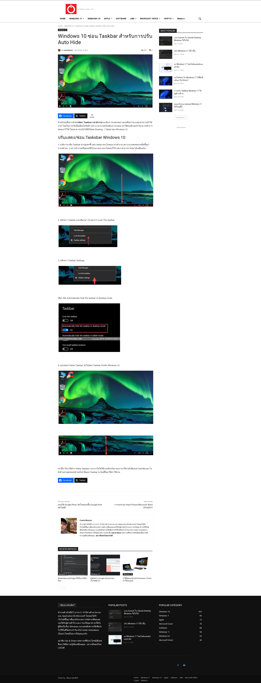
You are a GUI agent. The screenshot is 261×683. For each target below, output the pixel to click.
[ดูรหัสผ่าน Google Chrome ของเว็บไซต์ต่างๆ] (105, 565)
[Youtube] (184, 665)
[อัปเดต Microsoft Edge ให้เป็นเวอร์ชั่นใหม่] (73, 565)
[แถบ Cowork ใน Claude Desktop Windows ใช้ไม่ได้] (165, 41)
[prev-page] (59, 587)
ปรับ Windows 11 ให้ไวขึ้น (185, 51)
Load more (180, 117)
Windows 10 (69, 26)
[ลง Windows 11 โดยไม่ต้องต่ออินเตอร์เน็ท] (165, 67)
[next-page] (64, 587)
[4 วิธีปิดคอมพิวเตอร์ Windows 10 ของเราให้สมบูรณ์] (138, 565)
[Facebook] (178, 665)
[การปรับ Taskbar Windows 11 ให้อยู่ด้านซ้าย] (165, 94)
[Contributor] (59, 50)
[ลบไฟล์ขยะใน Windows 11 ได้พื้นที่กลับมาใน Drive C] (165, 80)
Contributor (68, 50)
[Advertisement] (181, 146)
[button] (200, 18)
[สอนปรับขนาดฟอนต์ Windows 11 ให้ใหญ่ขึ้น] (165, 107)
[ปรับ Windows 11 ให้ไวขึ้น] (165, 54)
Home (60, 26)
